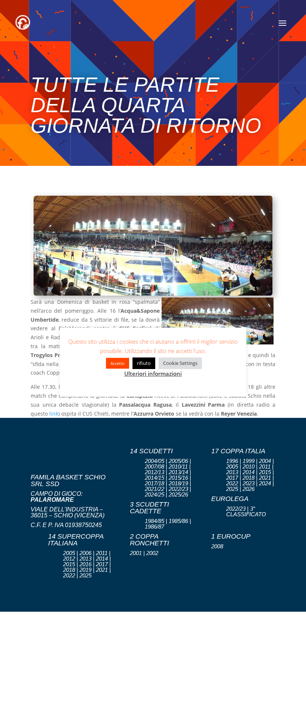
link (53, 413)
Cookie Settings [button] (180, 363)
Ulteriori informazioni (153, 373)
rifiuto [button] (144, 363)
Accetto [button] (117, 363)
